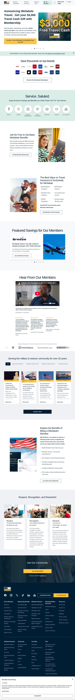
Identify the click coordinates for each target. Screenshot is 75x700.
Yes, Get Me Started (37, 571)
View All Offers (35, 668)
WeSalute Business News (9, 648)
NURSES (18, 114)
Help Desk (61, 610)
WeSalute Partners (9, 644)
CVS (19, 661)
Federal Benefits (22, 620)
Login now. (43, 575)
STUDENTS (56, 114)
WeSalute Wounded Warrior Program (36, 622)
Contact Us (62, 607)
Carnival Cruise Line (36, 647)
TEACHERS (47, 114)
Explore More (37, 411)
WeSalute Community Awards (9, 622)
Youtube (34, 595)
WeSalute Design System (8, 669)
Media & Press (8, 632)
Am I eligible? (48, 649)
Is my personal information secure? (50, 669)
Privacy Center (63, 616)
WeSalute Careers (64, 622)
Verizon (20, 649)
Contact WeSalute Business (9, 664)
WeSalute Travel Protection (35, 614)
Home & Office (49, 627)
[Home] (6, 2)
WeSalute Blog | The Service (36, 627)
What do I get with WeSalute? (49, 653)
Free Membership (22, 604)
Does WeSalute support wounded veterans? (49, 659)
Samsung (33, 659)
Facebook (5, 595)
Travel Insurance (22, 607)
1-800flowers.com (36, 665)
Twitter (17, 595)
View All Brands (22, 667)
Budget (20, 658)
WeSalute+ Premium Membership (23, 611)
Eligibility (61, 613)
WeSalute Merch (35, 618)
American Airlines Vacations (22, 645)
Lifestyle (47, 612)
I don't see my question (51, 673)
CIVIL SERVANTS (66, 114)
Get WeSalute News (45, 595)
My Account (62, 604)
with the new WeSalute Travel (56, 53)
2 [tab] (36, 48)
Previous (32, 48)
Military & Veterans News (48, 363)
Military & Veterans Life (32, 363)
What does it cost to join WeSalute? (50, 645)
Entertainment (49, 621)
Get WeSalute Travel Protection (51, 212)
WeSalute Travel (35, 610)
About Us (6, 604)
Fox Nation (34, 653)
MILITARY (9, 114)
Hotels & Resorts (49, 615)
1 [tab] (34, 48)
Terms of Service (63, 619)
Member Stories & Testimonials (8, 617)
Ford (32, 662)
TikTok (23, 595)
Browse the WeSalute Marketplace (37, 80)
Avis (19, 652)
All (8, 363)
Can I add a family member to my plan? (50, 664)
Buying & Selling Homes (22, 630)
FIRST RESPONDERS (37, 115)
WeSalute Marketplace (37, 604)
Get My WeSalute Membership (20, 154)
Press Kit (6, 652)
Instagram (11, 595)
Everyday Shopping (50, 606)
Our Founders (7, 629)
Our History (7, 626)
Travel (46, 609)
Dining (47, 618)
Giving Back (7, 613)
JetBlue (33, 656)
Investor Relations (8, 660)
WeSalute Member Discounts (22, 616)
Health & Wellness (50, 624)
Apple (33, 650)
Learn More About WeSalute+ (51, 480)
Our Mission (7, 607)
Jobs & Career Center (23, 626)
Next (43, 48)
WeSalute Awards (63, 363)
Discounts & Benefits (17, 363)
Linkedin (29, 595)
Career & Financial (50, 630)
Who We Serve (8, 610)
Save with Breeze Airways (22, 255)
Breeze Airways (22, 655)
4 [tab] (40, 48)
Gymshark (34, 644)
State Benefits (21, 623)
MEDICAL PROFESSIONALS (28, 115)
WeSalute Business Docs (9, 656)
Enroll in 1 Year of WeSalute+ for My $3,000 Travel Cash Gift (20, 41)
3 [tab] (38, 48)
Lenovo (20, 664)
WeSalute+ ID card (36, 607)
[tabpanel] (37, 26)
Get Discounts (62, 595)
